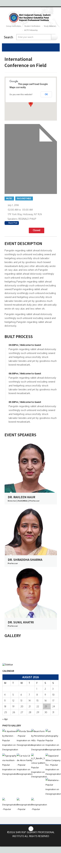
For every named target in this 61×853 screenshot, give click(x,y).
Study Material (50, 26)
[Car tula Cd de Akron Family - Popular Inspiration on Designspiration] (23, 764)
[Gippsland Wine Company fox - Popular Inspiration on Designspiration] (52, 764)
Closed (36, 230)
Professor (13, 563)
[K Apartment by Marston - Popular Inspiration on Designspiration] (8, 740)
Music (9, 198)
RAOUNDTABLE (24, 198)
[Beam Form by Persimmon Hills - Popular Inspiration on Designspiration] (37, 740)
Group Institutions (13, 26)
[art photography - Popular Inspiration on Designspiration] (52, 740)
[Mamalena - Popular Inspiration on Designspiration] (52, 787)
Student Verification (32, 26)
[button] (30, 104)
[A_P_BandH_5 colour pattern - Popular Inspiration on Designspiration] (37, 766)
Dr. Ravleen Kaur (21, 497)
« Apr (5, 719)
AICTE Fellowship (31, 30)
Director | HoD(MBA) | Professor (24, 501)
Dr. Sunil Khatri (21, 622)
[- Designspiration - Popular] (8, 804)
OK (46, 94)
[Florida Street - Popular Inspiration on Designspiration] (23, 738)
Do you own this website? (21, 94)
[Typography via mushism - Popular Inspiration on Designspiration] (8, 764)
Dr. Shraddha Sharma (25, 560)
